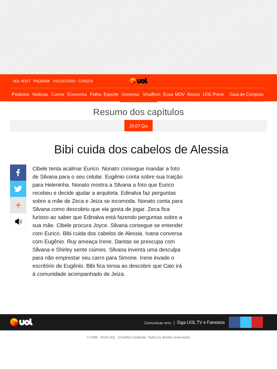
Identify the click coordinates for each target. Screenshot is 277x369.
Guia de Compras (246, 94)
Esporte (111, 94)
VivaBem (151, 94)
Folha (95, 94)
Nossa (193, 94)
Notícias (40, 94)
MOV (180, 94)
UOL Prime (213, 94)
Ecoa (168, 94)
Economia (77, 94)
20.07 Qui (138, 126)
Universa (130, 94)
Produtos (20, 94)
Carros (57, 94)
